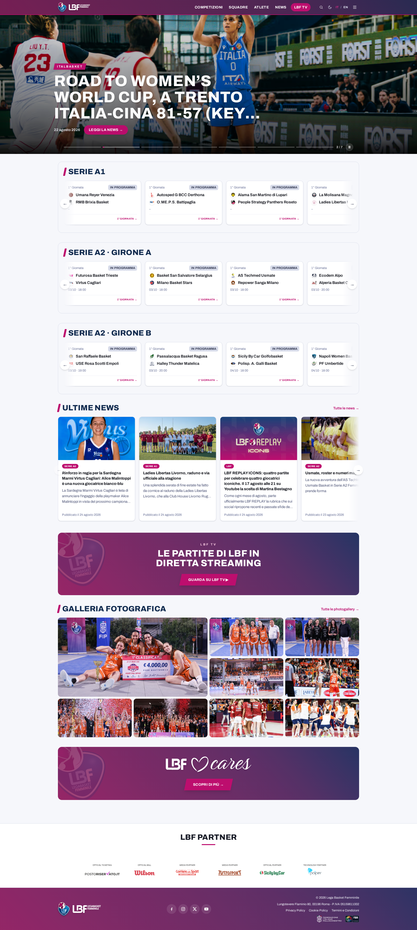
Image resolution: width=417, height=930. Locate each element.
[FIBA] (352, 919)
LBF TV (300, 7)
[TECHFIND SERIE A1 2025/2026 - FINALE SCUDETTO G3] (246, 677)
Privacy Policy (295, 910)
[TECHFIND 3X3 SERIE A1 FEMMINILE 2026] (133, 657)
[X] (195, 909)
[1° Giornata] (102, 203)
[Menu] (354, 7)
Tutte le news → (346, 408)
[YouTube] (206, 909)
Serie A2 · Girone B (109, 333)
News (280, 7)
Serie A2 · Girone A (109, 252)
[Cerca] (321, 7)
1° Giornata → (127, 218)
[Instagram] (183, 909)
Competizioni (208, 7)
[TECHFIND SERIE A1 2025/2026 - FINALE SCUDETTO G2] (246, 718)
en (345, 7)
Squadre (238, 7)
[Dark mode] (330, 7)
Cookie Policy (318, 910)
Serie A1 (86, 172)
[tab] (82, 147)
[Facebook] (171, 909)
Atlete (261, 7)
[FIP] (329, 919)
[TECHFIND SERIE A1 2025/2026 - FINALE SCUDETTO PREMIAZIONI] (95, 718)
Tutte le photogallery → (340, 609)
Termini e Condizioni (345, 910)
